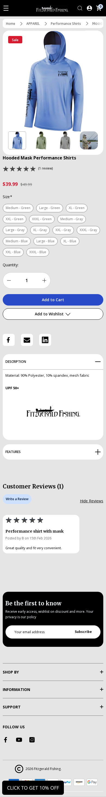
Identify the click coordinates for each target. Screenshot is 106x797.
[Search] (80, 8)
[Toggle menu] (6, 8)
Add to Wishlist (50, 313)
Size (7, 196)
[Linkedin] (45, 340)
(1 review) (45, 168)
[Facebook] (9, 340)
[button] (17, 140)
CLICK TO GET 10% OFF (33, 787)
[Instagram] (32, 739)
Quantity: (10, 264)
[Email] (27, 340)
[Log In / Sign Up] (89, 8)
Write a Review (17, 499)
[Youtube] (19, 739)
